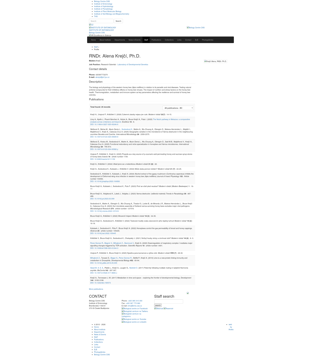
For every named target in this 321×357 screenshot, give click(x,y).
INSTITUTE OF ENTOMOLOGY (101, 30)
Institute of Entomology (103, 4)
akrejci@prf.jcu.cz (102, 77)
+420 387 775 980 (133, 303)
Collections (98, 342)
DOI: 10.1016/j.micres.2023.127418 (104, 211)
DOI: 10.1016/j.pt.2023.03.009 (102, 198)
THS (96, 16)
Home (96, 327)
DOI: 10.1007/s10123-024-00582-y (104, 149)
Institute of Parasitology (103, 9)
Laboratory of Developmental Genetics (132, 64)
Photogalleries (99, 352)
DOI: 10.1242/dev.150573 (100, 282)
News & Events (100, 334)
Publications (99, 339)
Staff (96, 47)
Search (118, 21)
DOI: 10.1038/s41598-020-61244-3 (104, 248)
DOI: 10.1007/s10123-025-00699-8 (104, 136)
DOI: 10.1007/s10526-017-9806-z (103, 273)
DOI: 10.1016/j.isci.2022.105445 (103, 233)
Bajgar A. (114, 258)
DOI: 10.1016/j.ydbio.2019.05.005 (103, 263)
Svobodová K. (127, 129)
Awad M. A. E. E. (97, 267)
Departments (99, 332)
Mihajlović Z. (118, 243)
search (158, 305)
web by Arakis (231, 327)
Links (96, 344)
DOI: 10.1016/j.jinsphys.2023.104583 (105, 181)
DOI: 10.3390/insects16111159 (102, 159)
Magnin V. (108, 243)
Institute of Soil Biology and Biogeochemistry (111, 14)
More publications (96, 289)
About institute (99, 329)
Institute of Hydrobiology (103, 6)
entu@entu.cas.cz (135, 305)
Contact (97, 347)
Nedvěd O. (133, 267)
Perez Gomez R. (96, 243)
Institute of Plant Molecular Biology (107, 11)
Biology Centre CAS (102, 1)
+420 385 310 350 (135, 300)
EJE (95, 349)
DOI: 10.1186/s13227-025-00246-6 (104, 124)
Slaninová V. (129, 243)
